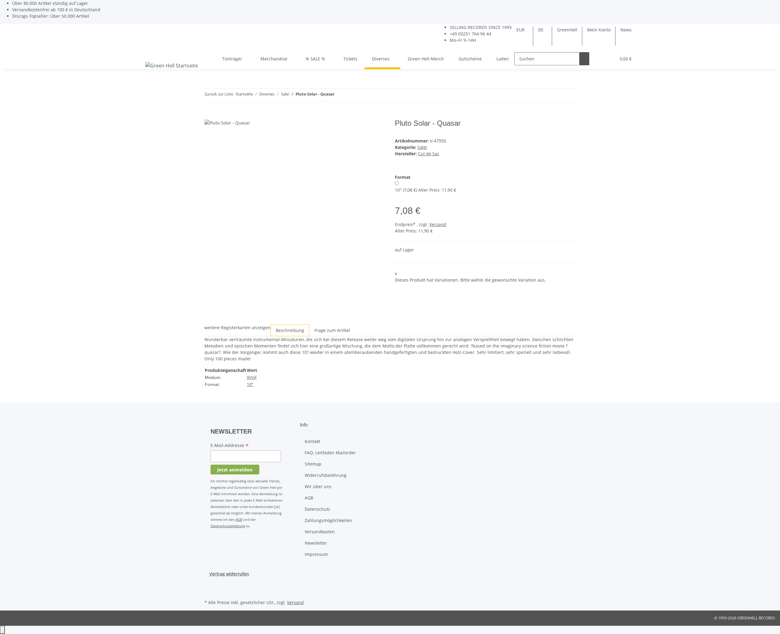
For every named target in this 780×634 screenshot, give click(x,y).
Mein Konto (599, 30)
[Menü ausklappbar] (151, 53)
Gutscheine (470, 59)
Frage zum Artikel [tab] (332, 330)
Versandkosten (320, 532)
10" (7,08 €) (425, 190)
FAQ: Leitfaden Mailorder (330, 453)
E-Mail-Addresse (230, 446)
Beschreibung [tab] (290, 330)
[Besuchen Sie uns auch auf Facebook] (209, 584)
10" (250, 384)
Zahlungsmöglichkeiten (328, 520)
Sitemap (313, 464)
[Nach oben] (2, 630)
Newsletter (316, 543)
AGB (239, 519)
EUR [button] (521, 30)
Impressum (316, 554)
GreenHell (567, 30)
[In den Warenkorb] (209, 115)
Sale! (422, 147)
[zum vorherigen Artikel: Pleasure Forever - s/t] (339, 95)
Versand (437, 224)
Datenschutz (317, 509)
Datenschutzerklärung (228, 526)
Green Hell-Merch (426, 59)
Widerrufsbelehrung (325, 475)
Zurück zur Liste (218, 94)
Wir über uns (318, 486)
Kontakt (312, 441)
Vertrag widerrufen (229, 574)
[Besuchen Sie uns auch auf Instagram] (209, 591)
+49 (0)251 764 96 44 (470, 34)
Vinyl (252, 377)
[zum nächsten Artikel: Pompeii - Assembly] (350, 95)
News (626, 30)
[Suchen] (584, 58)
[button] (599, 58)
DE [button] (541, 30)
